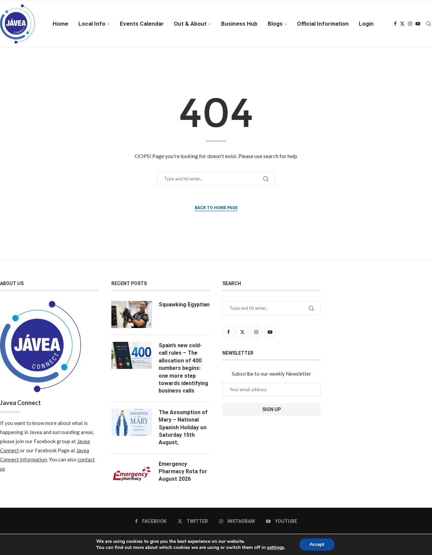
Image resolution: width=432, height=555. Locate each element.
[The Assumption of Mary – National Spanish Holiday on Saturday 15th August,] (131, 422)
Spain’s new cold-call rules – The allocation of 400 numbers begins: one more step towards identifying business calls (183, 368)
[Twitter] (402, 23)
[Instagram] (410, 23)
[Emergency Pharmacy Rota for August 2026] (131, 473)
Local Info (91, 23)
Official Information (323, 23)
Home (60, 23)
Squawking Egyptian (184, 304)
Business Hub (239, 23)
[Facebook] (395, 23)
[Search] (428, 23)
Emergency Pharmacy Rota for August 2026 (183, 471)
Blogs (275, 23)
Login (366, 23)
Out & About (190, 23)
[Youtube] (417, 23)
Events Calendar (142, 23)
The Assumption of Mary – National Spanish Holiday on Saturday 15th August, (183, 427)
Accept (316, 544)
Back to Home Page (216, 207)
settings (275, 548)
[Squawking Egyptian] (131, 314)
